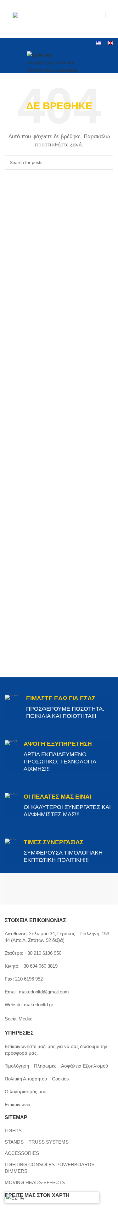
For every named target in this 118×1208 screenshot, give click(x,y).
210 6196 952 (29, 978)
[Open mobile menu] (7, 61)
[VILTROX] (32, 889)
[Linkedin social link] (33, 43)
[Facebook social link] (9, 43)
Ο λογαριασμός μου (25, 1091)
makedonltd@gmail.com (44, 991)
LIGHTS (13, 1130)
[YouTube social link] (25, 43)
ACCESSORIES (22, 1153)
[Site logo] (59, 60)
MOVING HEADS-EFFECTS (35, 1182)
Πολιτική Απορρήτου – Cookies (37, 1078)
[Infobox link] (59, 707)
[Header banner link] (59, 19)
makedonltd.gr (38, 1004)
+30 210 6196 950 (43, 953)
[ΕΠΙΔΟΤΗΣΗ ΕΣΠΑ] (15, 1198)
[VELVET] (86, 889)
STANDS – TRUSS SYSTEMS (37, 1142)
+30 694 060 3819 (39, 966)
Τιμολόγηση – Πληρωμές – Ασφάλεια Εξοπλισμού (56, 1066)
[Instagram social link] (16, 43)
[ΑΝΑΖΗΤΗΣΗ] (106, 162)
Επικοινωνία (18, 1104)
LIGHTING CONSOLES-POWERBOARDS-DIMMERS (50, 1168)
